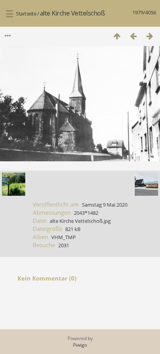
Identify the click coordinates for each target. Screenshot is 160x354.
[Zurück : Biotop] (133, 36)
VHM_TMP (63, 237)
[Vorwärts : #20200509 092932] (149, 36)
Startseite (26, 13)
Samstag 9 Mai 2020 (104, 204)
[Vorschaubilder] (117, 36)
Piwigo (80, 345)
